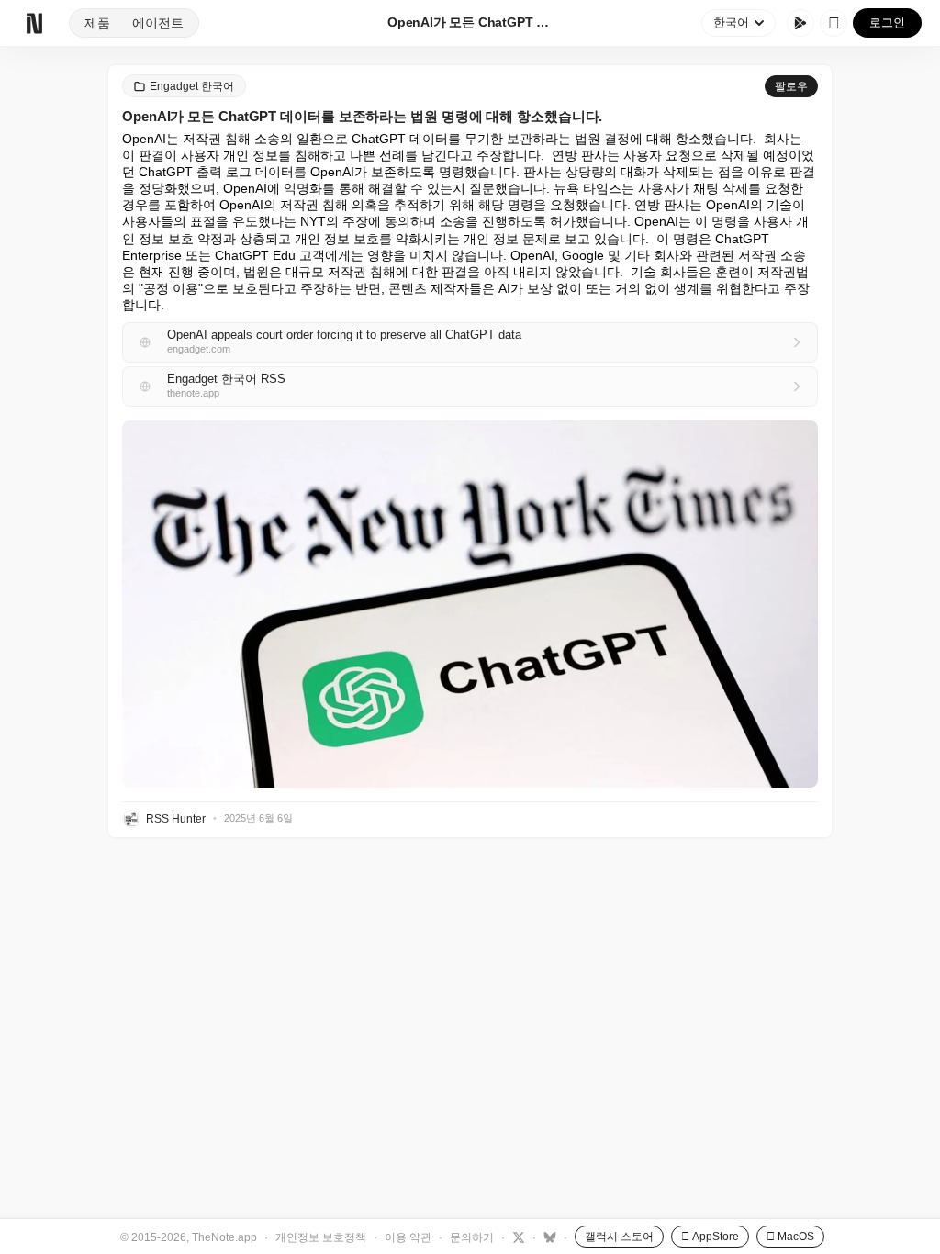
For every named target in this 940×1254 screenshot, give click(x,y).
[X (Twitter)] (516, 1236)
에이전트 (158, 23)
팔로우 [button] (791, 86)
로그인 (887, 22)
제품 (97, 23)
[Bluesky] (547, 1236)
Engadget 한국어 (192, 86)
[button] (470, 604)
